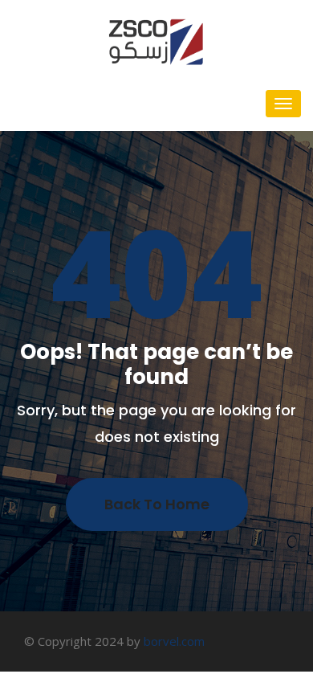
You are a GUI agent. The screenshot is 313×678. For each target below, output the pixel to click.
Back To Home (156, 504)
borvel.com (174, 641)
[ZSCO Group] (156, 40)
